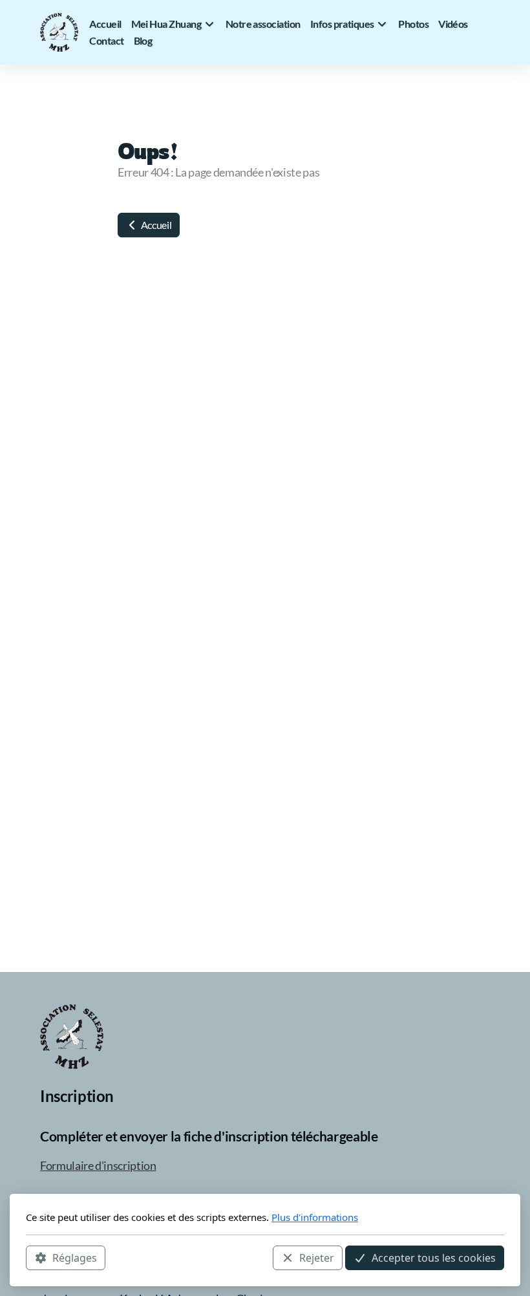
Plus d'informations (314, 1217)
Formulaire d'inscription (98, 1165)
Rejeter (316, 1258)
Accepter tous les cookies (434, 1258)
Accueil (155, 225)
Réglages (74, 1258)
